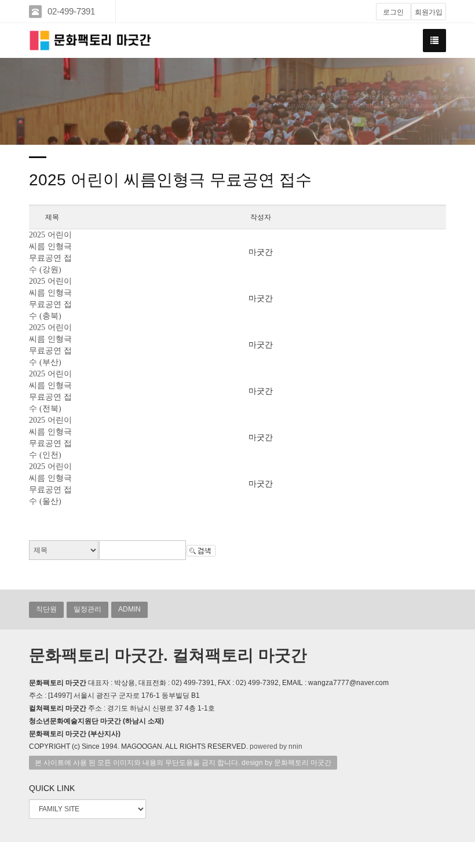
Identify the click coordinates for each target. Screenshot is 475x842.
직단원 (46, 609)
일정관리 (87, 609)
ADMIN (129, 609)
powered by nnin (276, 746)
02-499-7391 (71, 11)
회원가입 (429, 12)
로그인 (393, 12)
